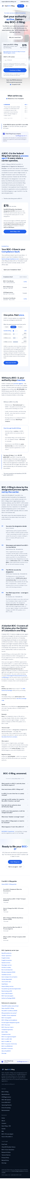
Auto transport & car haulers (9, 977)
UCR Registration (6, 1097)
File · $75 (20, 6)
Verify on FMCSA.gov (9, 227)
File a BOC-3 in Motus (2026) (9, 1010)
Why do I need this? (15, 37)
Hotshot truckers (6, 967)
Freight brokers (6, 958)
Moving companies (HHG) (8, 972)
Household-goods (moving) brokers (11, 988)
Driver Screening (6, 1107)
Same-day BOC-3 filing (8, 1008)
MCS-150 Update (6, 1099)
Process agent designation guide (10, 1022)
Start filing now (15, 862)
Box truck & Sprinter (7, 969)
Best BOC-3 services (7, 1048)
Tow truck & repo (6, 981)
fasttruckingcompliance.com (10, 259)
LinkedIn (3, 1172)
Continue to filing (15, 70)
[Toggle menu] (26, 6)
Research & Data (6, 1152)
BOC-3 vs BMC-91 (6, 1041)
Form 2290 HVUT (6, 1102)
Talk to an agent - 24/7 (15, 867)
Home (3, 1118)
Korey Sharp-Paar (16, 778)
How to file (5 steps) (7, 993)
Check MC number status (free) (10, 1006)
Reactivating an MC (7, 991)
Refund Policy (5, 1160)
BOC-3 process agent (7, 996)
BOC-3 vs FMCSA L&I (7, 1046)
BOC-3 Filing (5, 1091)
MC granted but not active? (9, 1013)
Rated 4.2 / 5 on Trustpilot (16, 98)
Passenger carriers (7, 965)
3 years (6, 327)
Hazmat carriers (6, 962)
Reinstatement (6, 1110)
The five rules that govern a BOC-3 (13, 198)
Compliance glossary (7, 1029)
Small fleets (5, 984)
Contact (4, 1123)
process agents (18, 383)
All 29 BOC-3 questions (8, 831)
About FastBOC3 (6, 1051)
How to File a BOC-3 (7, 1136)
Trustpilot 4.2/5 (16, 84)
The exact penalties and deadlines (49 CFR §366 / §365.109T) (15, 474)
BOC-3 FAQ (5, 1032)
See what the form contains (9, 737)
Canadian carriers (6, 974)
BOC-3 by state (6, 1025)
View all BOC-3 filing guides (9, 884)
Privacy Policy (5, 1157)
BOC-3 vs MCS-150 (7, 1039)
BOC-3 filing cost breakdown (9, 1020)
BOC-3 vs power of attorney (9, 1044)
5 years (13, 327)
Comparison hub (6, 1034)
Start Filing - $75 (6, 1126)
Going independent (7, 979)
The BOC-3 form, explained (9, 1015)
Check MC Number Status (8, 1147)
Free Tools (4, 1144)
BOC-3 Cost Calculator (8, 1149)
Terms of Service (6, 1155)
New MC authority (6, 953)
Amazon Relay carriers (7, 986)
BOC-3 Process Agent (7, 1134)
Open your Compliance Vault (12, 270)
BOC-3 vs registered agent (9, 1036)
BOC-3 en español (6, 1017)
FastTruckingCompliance (18, 1171)
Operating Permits (7, 1105)
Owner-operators (6, 955)
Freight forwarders (7, 960)
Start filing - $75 (15, 231)
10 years (20, 327)
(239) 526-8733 (24, 1)
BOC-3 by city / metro (8, 1027)
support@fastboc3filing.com (9, 1)
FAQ (3, 1131)
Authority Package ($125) (8, 998)
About (3, 1120)
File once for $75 (11, 362)
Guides (3, 1128)
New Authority (6, 1094)
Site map (4, 1053)
